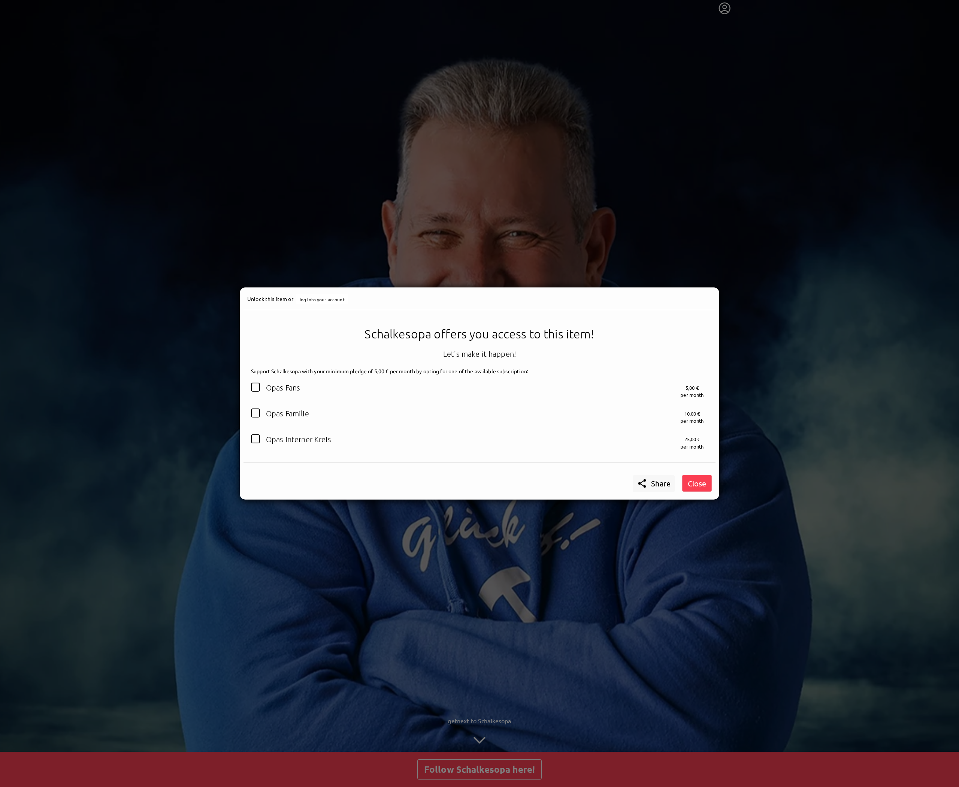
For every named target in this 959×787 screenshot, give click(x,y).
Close (697, 483)
